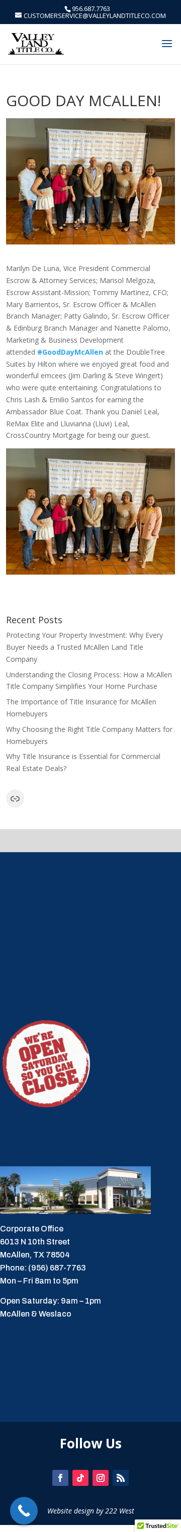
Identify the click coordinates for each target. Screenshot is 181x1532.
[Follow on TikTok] (80, 1478)
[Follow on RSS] (121, 1478)
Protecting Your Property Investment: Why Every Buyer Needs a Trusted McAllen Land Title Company (84, 647)
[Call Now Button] (24, 1510)
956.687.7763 (91, 8)
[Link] (15, 799)
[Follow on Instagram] (101, 1478)
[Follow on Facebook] (60, 1478)
